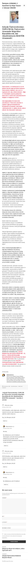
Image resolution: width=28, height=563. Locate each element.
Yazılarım (4, 387)
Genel (21, 386)
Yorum (4, 497)
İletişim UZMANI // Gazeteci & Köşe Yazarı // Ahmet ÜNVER (11, 5)
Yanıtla (5, 421)
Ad (3, 516)
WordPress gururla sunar (7, 561)
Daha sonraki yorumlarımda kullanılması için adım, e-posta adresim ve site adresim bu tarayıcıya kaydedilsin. (14, 536)
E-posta (4, 522)
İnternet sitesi (6, 528)
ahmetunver (15, 386)
